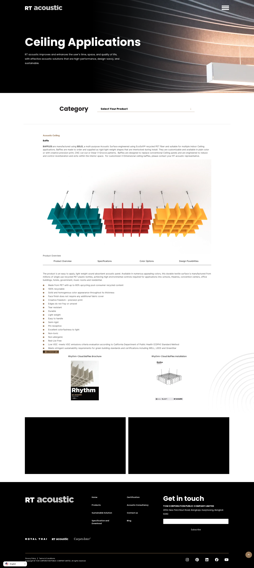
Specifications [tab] (104, 261)
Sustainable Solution (102, 513)
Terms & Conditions (47, 558)
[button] (248, 555)
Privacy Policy (30, 558)
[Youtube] (226, 559)
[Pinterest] (197, 559)
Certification (133, 497)
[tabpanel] (127, 307)
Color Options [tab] (147, 261)
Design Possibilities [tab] (188, 261)
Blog (129, 520)
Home (94, 497)
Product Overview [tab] (63, 261)
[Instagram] (187, 559)
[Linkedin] (206, 559)
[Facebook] (216, 559)
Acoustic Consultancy (137, 505)
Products (96, 505)
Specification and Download (100, 522)
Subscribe (196, 529)
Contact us (132, 513)
